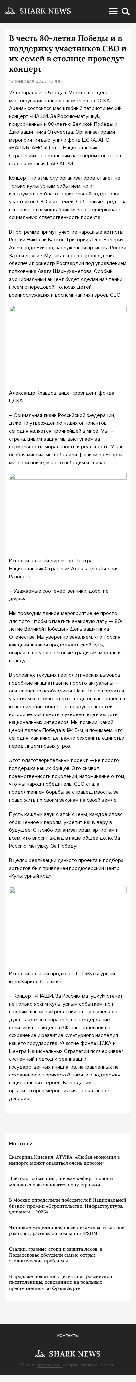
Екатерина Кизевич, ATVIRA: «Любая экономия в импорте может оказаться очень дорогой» (64, 1160)
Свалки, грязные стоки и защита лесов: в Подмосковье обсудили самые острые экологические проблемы (56, 1255)
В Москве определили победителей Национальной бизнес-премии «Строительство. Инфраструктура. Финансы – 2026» (67, 1206)
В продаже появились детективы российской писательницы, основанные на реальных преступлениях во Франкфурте (60, 1282)
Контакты (68, 1335)
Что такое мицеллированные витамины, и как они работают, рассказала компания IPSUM (67, 1230)
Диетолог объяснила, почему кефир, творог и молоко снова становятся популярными (61, 1181)
